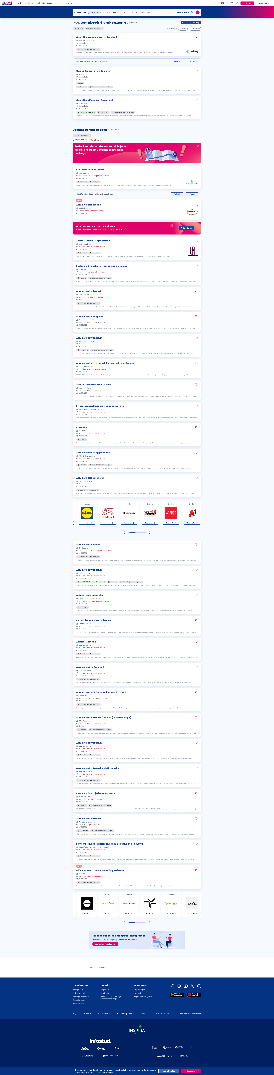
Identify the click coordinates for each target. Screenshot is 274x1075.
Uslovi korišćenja (162, 1014)
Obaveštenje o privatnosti (190, 1014)
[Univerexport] (80, 904)
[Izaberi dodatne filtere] (192, 12)
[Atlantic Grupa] (144, 513)
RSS (143, 1014)
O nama (87, 1014)
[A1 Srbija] (165, 513)
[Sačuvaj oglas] (197, 37)
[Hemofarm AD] (144, 904)
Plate (59, 3)
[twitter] (192, 986)
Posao (91, 968)
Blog (74, 1014)
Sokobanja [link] (102, 968)
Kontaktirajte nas (124, 1014)
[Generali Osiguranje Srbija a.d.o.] (80, 513)
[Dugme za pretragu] (198, 12)
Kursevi (66, 3)
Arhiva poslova (78, 1003)
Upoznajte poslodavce (81, 996)
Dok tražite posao (79, 1000)
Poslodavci (29, 3)
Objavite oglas (139, 990)
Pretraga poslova (79, 990)
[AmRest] (186, 513)
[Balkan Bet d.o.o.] (186, 904)
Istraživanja (105, 993)
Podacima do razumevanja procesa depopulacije (111, 997)
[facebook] (172, 986)
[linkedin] (199, 986)
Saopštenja (105, 990)
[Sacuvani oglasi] (232, 3)
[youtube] (186, 986)
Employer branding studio (143, 996)
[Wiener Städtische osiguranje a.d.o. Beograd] (123, 513)
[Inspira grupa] (165, 904)
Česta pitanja (103, 1014)
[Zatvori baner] (198, 146)
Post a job (137, 993)
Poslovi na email (79, 993)
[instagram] (179, 986)
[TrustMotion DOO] (123, 904)
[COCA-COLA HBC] (102, 513)
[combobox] (88, 12)
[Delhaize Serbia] (102, 904)
